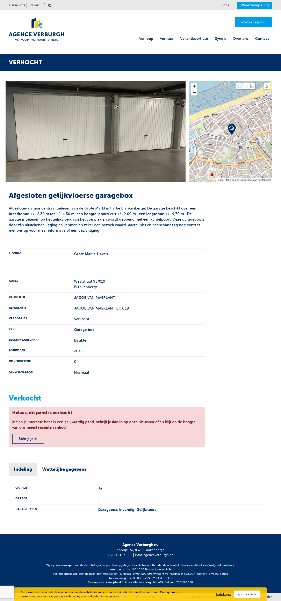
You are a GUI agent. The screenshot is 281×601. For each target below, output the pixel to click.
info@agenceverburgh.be (154, 555)
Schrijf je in (28, 438)
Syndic (220, 38)
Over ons (240, 38)
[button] (230, 127)
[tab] (23, 469)
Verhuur (167, 38)
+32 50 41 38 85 (120, 555)
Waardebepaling (254, 5)
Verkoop (146, 38)
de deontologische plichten (98, 565)
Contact (262, 38)
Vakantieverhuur (194, 38)
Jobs (225, 5)
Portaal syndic (253, 22)
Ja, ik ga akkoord (247, 594)
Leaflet (220, 180)
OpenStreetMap (248, 180)
